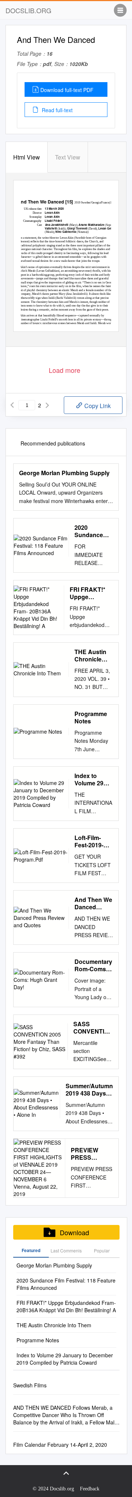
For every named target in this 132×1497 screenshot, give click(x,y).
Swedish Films (30, 1385)
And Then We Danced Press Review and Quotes (93, 903)
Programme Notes (90, 717)
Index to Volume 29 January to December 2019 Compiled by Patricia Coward (92, 779)
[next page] (47, 405)
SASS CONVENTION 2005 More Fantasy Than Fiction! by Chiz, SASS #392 (93, 1027)
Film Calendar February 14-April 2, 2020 (60, 1444)
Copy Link (97, 405)
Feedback (89, 1489)
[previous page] (12, 405)
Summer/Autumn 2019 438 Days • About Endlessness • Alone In (89, 1089)
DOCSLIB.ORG (28, 10)
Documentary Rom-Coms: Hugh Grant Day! (93, 965)
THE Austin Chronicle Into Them (90, 655)
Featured (31, 1250)
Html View (26, 157)
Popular (102, 1250)
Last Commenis (66, 1250)
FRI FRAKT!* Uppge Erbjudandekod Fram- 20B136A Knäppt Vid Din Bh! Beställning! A (91, 593)
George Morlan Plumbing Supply (64, 473)
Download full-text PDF (67, 89)
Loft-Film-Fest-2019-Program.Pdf (92, 841)
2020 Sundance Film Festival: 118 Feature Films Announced (92, 531)
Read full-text (56, 110)
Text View (67, 157)
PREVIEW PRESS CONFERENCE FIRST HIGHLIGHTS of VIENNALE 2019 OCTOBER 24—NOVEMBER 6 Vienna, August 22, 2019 (92, 1153)
